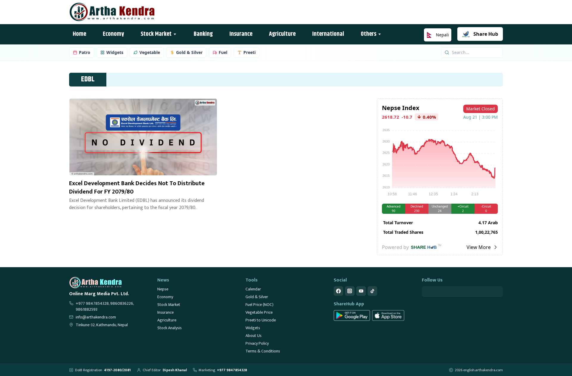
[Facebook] (338, 291)
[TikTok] (372, 291)
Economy (165, 296)
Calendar (253, 289)
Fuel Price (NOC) (259, 304)
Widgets (114, 52)
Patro (84, 52)
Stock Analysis (169, 327)
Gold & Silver (189, 52)
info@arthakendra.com (96, 317)
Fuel (223, 52)
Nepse (162, 289)
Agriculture (166, 320)
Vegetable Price (259, 312)
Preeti (249, 52)
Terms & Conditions (262, 351)
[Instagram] (350, 291)
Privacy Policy (257, 343)
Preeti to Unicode (260, 320)
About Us (253, 335)
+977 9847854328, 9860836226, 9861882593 (105, 306)
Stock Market (168, 304)
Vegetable (149, 52)
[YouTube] (361, 291)
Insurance (165, 312)
